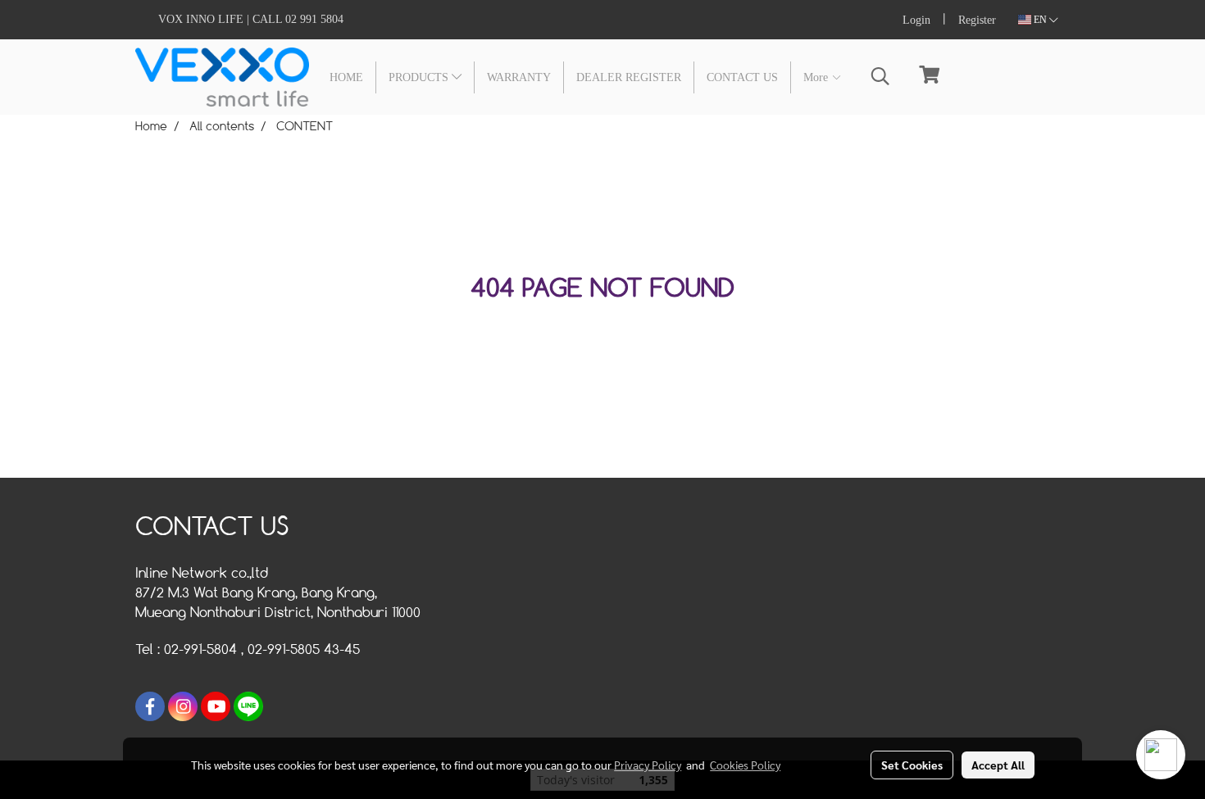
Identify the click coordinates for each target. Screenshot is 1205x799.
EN (1040, 19)
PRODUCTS (420, 77)
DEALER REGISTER (628, 77)
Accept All (998, 764)
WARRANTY (519, 77)
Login (916, 20)
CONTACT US (742, 77)
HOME (346, 77)
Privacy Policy (647, 764)
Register (977, 20)
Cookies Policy (745, 764)
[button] (880, 77)
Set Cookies (912, 764)
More (817, 77)
